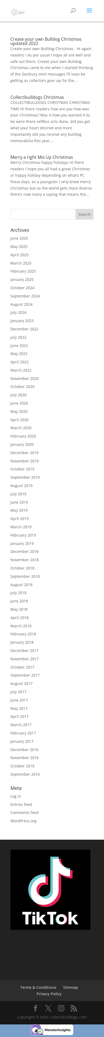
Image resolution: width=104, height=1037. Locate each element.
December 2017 (24, 650)
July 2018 (18, 592)
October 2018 (22, 568)
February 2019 (23, 535)
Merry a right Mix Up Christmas (41, 157)
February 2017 (23, 733)
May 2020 (18, 411)
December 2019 (24, 452)
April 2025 (19, 254)
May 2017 (18, 708)
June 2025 (19, 238)
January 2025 (22, 279)
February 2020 (23, 436)
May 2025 (18, 246)
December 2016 (24, 749)
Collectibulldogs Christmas (37, 97)
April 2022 (19, 361)
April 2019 (19, 518)
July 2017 (18, 691)
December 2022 (24, 328)
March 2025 (20, 263)
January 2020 (22, 444)
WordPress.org (23, 820)
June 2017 (19, 700)
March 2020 (20, 427)
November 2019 (24, 460)
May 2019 (18, 510)
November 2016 (24, 757)
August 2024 (21, 304)
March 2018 (20, 625)
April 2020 (19, 419)
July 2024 (18, 312)
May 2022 (18, 353)
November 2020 (24, 378)
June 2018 (19, 601)
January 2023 (22, 320)
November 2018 (24, 559)
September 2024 (25, 296)
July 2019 (18, 493)
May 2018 (18, 609)
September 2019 (25, 477)
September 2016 (25, 774)
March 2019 (20, 526)
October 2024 (22, 287)
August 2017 (21, 683)
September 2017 (25, 675)
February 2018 (23, 633)
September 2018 (25, 576)
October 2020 (22, 386)
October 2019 (22, 469)
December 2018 (24, 551)
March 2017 (20, 724)
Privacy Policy (49, 993)
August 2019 (21, 485)
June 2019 (19, 502)
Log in (15, 796)
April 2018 (19, 617)
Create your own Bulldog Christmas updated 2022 (46, 41)
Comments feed (24, 812)
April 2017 (19, 716)
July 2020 (18, 394)
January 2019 (22, 543)
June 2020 (19, 403)
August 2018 (21, 584)
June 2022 (19, 345)
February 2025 (23, 271)
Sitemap (70, 987)
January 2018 (22, 642)
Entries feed (21, 804)
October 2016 (22, 765)
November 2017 (24, 658)
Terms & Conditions (38, 987)
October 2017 (22, 667)
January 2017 (22, 741)
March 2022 (20, 370)
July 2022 (18, 337)
